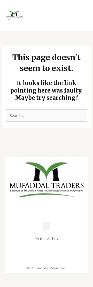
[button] (71, 15)
